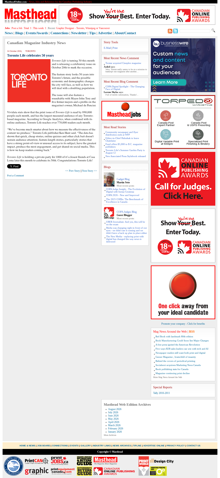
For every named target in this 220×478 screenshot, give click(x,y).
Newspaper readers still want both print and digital (180, 353)
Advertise (105, 33)
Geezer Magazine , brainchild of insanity (176, 357)
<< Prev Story (72, 170)
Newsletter (79, 33)
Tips (92, 33)
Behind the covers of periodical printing (175, 361)
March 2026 (114, 425)
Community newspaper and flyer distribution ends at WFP (121, 133)
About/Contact (125, 33)
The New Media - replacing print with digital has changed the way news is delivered (125, 239)
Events (74, 445)
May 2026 (113, 418)
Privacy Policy (176, 445)
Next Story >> (89, 170)
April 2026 (113, 422)
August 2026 (114, 409)
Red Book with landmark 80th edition (174, 336)
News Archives (122, 445)
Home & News (28, 445)
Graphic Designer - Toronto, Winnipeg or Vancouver (83, 28)
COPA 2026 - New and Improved (122, 195)
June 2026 (113, 415)
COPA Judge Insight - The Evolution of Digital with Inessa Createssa (125, 190)
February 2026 (115, 428)
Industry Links (102, 445)
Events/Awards (37, 33)
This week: (39, 28)
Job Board (43, 445)
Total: (27, 28)
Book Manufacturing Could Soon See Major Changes (182, 340)
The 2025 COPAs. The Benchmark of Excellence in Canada (124, 200)
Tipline (137, 445)
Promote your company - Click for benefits (183, 323)
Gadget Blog (123, 179)
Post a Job (17, 28)
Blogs (19, 33)
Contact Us (193, 445)
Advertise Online (154, 445)
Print (115, 47)
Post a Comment (15, 175)
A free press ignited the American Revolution (178, 344)
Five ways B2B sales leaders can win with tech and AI (182, 348)
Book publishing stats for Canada (172, 369)
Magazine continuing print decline (173, 373)
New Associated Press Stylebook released (125, 156)
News (9, 33)
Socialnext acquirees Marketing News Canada (178, 365)
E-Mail (107, 47)
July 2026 (113, 412)
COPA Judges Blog (127, 211)
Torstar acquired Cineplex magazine (123, 63)
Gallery (86, 445)
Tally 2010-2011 (161, 393)
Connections (59, 33)
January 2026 (115, 431)
